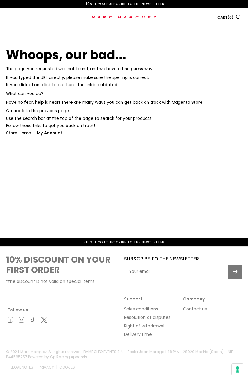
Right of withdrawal (144, 326)
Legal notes (22, 367)
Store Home (18, 133)
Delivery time (138, 334)
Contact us (195, 309)
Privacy (46, 367)
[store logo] (124, 17)
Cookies (67, 367)
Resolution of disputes (147, 317)
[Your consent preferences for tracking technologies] (237, 369)
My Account (49, 133)
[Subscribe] (235, 272)
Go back (15, 111)
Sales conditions (141, 309)
